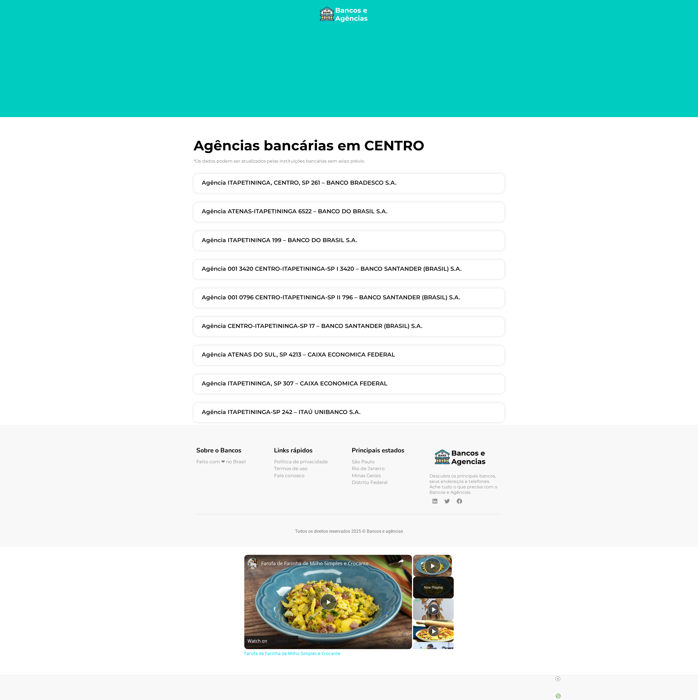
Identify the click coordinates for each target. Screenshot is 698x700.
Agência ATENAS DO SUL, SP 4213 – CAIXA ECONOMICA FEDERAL (298, 354)
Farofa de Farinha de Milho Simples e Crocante (315, 563)
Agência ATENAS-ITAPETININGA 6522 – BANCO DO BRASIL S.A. (294, 211)
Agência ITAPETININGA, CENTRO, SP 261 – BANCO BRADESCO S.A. (299, 182)
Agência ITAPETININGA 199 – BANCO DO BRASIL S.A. (279, 240)
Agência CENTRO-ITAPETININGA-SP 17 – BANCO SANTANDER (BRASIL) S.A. (312, 325)
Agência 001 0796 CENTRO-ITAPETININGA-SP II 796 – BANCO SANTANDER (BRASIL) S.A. (331, 297)
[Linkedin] (434, 501)
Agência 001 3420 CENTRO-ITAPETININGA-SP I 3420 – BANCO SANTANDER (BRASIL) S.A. (332, 268)
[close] (557, 678)
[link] (253, 563)
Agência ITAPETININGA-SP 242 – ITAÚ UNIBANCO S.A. (281, 412)
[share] (401, 561)
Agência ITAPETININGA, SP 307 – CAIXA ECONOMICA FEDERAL (294, 383)
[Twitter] (447, 501)
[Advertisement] (349, 71)
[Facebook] (459, 501)
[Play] (433, 609)
